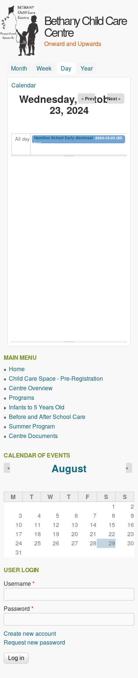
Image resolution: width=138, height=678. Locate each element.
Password (18, 608)
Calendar (23, 85)
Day (68, 68)
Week (44, 68)
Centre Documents (33, 435)
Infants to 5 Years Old (36, 407)
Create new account (30, 633)
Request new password (34, 642)
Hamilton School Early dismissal (63, 137)
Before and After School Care (47, 416)
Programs (21, 397)
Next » (114, 98)
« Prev (88, 98)
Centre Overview (31, 388)
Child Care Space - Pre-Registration (56, 378)
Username (19, 583)
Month (19, 68)
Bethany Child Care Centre (85, 25)
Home (17, 369)
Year (87, 68)
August (69, 468)
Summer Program (32, 426)
